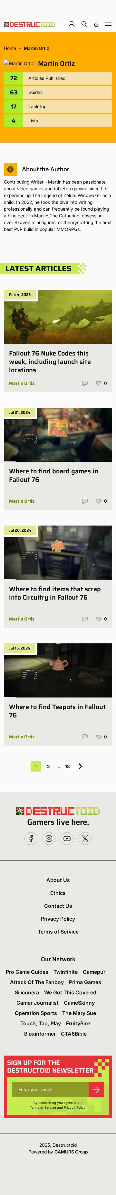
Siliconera (27, 992)
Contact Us (58, 906)
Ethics (58, 893)
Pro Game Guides (27, 972)
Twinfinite (65, 972)
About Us (58, 880)
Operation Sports (36, 1013)
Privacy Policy (58, 918)
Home (10, 48)
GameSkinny (79, 1003)
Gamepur (94, 972)
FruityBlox (78, 1023)
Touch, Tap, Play (40, 1023)
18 (67, 766)
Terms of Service (58, 931)
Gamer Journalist (37, 1003)
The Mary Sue (79, 1013)
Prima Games (85, 982)
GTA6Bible (74, 1033)
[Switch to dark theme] (96, 24)
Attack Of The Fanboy (37, 982)
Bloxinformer (40, 1033)
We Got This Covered (70, 992)
